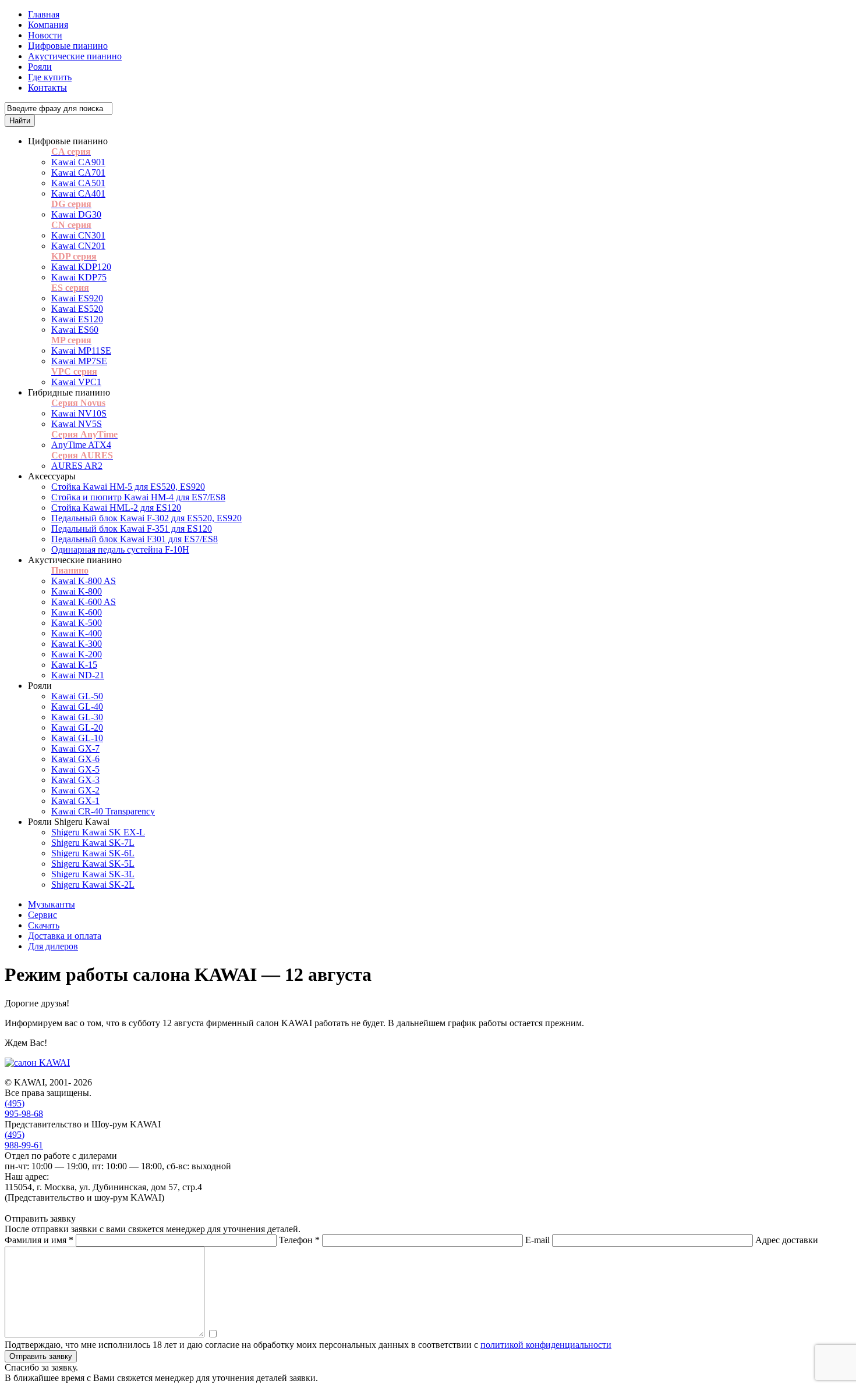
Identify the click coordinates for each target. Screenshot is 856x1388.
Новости (45, 35)
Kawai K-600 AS (83, 602)
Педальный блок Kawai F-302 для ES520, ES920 (146, 518)
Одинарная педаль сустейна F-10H (120, 549)
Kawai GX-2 (75, 790)
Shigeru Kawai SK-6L (93, 853)
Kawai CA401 (78, 193)
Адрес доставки (786, 1240)
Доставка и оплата (64, 936)
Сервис (42, 915)
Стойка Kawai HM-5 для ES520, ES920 (128, 487)
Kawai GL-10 (77, 738)
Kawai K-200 (76, 654)
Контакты (47, 87)
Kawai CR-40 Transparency (103, 811)
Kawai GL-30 (77, 717)
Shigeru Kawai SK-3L (93, 874)
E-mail (537, 1240)
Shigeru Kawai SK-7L (93, 843)
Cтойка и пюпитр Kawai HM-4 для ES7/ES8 (138, 497)
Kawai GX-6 (75, 759)
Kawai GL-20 (77, 727)
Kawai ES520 (77, 309)
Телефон (299, 1240)
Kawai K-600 (76, 612)
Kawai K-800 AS (83, 581)
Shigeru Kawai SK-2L (93, 884)
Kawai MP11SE (81, 350)
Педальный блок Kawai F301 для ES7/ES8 (134, 539)
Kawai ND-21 (77, 675)
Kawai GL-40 (77, 706)
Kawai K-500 (76, 623)
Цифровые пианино (68, 46)
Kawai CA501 (78, 183)
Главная (43, 14)
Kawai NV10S (79, 413)
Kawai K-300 (76, 644)
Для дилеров (53, 946)
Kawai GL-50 (77, 696)
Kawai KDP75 (79, 277)
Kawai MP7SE (79, 361)
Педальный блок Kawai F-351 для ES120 (131, 528)
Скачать (43, 925)
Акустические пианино (75, 56)
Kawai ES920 (77, 298)
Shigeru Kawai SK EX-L (98, 832)
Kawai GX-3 (75, 780)
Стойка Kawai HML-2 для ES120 (116, 508)
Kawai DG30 (76, 214)
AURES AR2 (76, 466)
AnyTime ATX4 (81, 445)
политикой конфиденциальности (545, 1345)
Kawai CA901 (78, 162)
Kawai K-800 (76, 591)
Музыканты (51, 904)
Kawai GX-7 (75, 748)
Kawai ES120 (77, 319)
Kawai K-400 (76, 633)
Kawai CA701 (78, 172)
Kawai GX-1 (75, 801)
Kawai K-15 (74, 665)
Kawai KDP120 (81, 267)
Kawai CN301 (78, 235)
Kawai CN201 (78, 246)
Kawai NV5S (76, 424)
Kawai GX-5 (75, 769)
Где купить (50, 77)
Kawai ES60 (74, 329)
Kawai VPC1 (76, 382)
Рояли (40, 67)
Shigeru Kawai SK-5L (93, 864)
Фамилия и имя (39, 1240)
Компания (48, 25)
